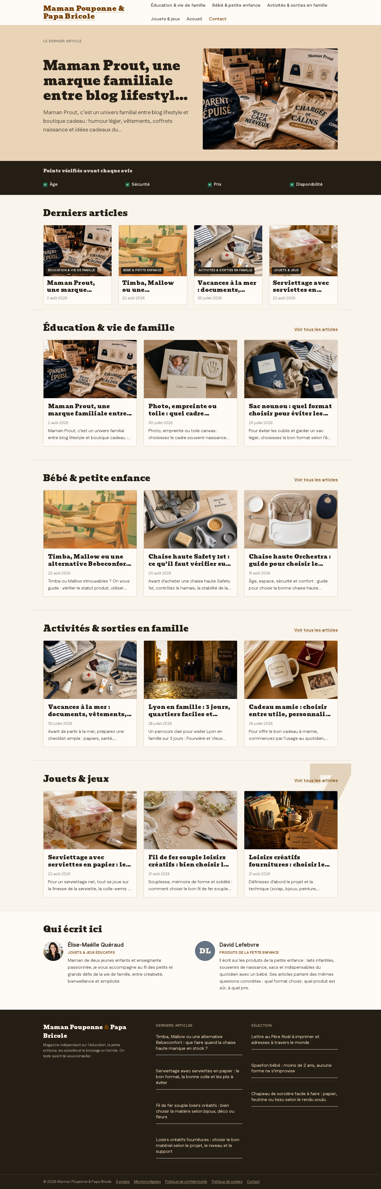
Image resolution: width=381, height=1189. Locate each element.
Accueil (194, 19)
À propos (122, 1181)
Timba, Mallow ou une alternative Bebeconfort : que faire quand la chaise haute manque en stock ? (196, 1043)
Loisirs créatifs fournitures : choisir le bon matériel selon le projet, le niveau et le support (197, 1146)
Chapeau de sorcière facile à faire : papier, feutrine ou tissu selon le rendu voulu (294, 1097)
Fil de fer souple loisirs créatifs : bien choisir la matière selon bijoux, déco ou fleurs (195, 1111)
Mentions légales (147, 1181)
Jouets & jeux (165, 19)
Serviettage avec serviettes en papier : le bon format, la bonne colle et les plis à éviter (197, 1077)
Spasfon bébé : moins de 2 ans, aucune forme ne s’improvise (291, 1068)
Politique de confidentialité (186, 1181)
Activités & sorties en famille (297, 5)
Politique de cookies (227, 1181)
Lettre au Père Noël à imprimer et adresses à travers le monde (285, 1040)
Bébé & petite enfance (236, 5)
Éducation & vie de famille (178, 5)
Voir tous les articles (316, 329)
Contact (217, 19)
